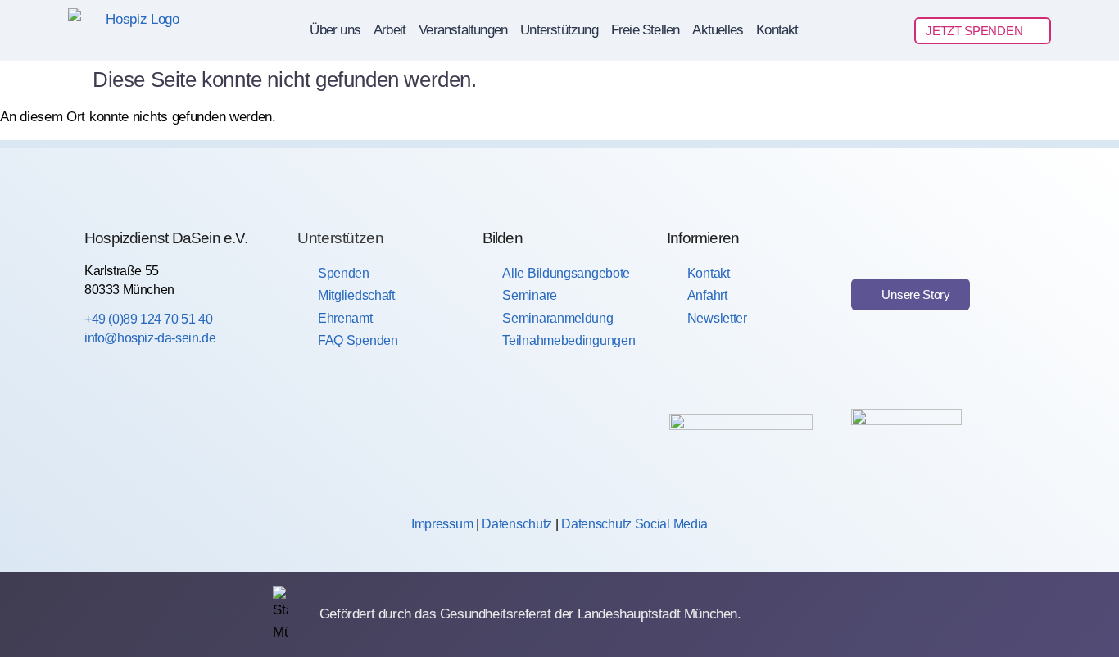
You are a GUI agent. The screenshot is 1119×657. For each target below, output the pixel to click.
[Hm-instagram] (158, 436)
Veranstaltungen (463, 30)
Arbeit (389, 30)
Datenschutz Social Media (634, 524)
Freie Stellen (645, 30)
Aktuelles (717, 30)
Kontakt (777, 30)
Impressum (442, 524)
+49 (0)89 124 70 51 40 (148, 319)
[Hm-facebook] (101, 436)
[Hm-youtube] (214, 436)
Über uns (335, 30)
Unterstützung (559, 30)
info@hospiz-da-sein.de (149, 338)
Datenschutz (517, 524)
